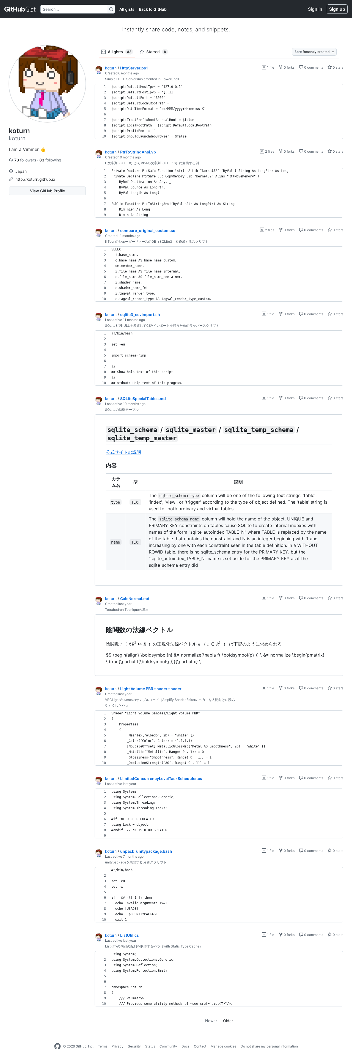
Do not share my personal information (269, 1046)
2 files (269, 151)
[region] (219, 111)
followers (25, 160)
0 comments (313, 67)
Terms (102, 1046)
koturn (111, 68)
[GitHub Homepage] (57, 1046)
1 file (270, 67)
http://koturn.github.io (35, 179)
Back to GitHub (153, 9)
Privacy (117, 1046)
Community (168, 1046)
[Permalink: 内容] (102, 465)
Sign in (315, 9)
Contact (200, 1046)
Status (150, 1046)
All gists (126, 9)
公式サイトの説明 (123, 452)
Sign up (337, 9)
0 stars (337, 67)
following (50, 160)
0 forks (289, 67)
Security (134, 1046)
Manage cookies (223, 1046)
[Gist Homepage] (20, 9)
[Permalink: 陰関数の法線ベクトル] (102, 629)
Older (228, 1020)
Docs (185, 1046)
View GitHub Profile (47, 190)
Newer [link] (211, 1020)
